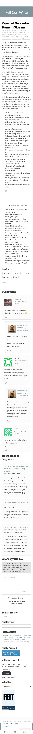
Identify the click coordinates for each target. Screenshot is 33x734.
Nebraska (9, 34)
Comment (24, 591)
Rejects (4, 32)
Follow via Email (10, 660)
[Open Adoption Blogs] (8, 708)
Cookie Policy (6, 726)
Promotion (5, 37)
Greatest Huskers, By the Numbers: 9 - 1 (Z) (16, 642)
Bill (16, 32)
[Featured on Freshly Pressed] (11, 653)
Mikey (19, 237)
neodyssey (17, 299)
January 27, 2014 (17, 30)
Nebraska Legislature (19, 34)
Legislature (21, 32)
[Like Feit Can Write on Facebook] (8, 698)
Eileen (16, 429)
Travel (19, 39)
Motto (4, 34)
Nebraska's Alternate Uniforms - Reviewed (16, 637)
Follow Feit (7, 673)
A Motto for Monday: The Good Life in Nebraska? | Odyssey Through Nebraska (16, 468)
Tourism (14, 39)
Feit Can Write (6, 30)
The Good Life (24, 37)
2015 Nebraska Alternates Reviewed (14, 639)
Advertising (10, 32)
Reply (5, 317)
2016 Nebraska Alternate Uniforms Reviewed (17, 635)
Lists (24, 30)
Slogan (17, 37)
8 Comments (26, 39)
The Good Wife (6, 39)
